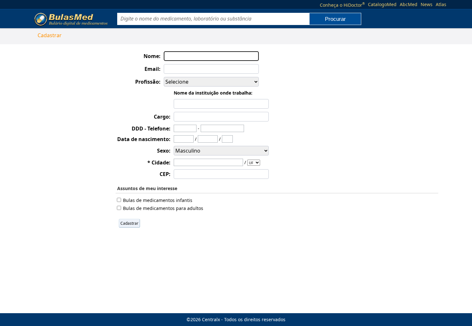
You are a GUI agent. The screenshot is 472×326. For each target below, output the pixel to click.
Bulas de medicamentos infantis (157, 200)
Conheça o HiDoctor (342, 4)
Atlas (441, 4)
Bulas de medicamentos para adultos (163, 208)
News (427, 4)
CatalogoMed (382, 4)
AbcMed (408, 4)
